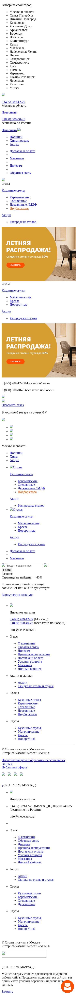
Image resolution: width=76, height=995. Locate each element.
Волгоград (17, 37)
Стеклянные (18, 201)
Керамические (19, 197)
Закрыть (7, 991)
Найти (7, 569)
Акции (14, 144)
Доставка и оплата (22, 151)
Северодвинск (20, 59)
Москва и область (22, 11)
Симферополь (19, 62)
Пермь (14, 55)
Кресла (14, 301)
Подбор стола (19, 208)
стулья (6, 283)
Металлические (20, 297)
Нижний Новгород (23, 19)
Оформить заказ (13, 405)
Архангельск (19, 30)
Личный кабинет (29, 668)
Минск (14, 88)
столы (6, 183)
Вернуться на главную (17, 594)
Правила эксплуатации (34, 654)
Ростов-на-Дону (21, 26)
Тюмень (15, 69)
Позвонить (9, 112)
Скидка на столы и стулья (36, 686)
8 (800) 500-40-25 (13, 119)
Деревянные (26, 710)
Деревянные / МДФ (23, 204)
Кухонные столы (13, 190)
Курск (14, 44)
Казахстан (17, 84)
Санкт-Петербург (22, 15)
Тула (13, 66)
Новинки (16, 137)
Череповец (17, 73)
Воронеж (16, 33)
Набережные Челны (23, 51)
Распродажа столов (23, 222)
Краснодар (17, 22)
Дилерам (16, 165)
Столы (17, 467)
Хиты (14, 456)
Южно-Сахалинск (22, 77)
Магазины (17, 158)
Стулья (17, 509)
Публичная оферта (14, 767)
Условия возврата (30, 661)
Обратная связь (20, 172)
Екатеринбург (19, 40)
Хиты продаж (19, 140)
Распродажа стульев (23, 318)
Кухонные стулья (13, 290)
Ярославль (17, 80)
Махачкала (17, 48)
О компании (26, 643)
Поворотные (18, 304)
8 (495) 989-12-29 (13, 102)
